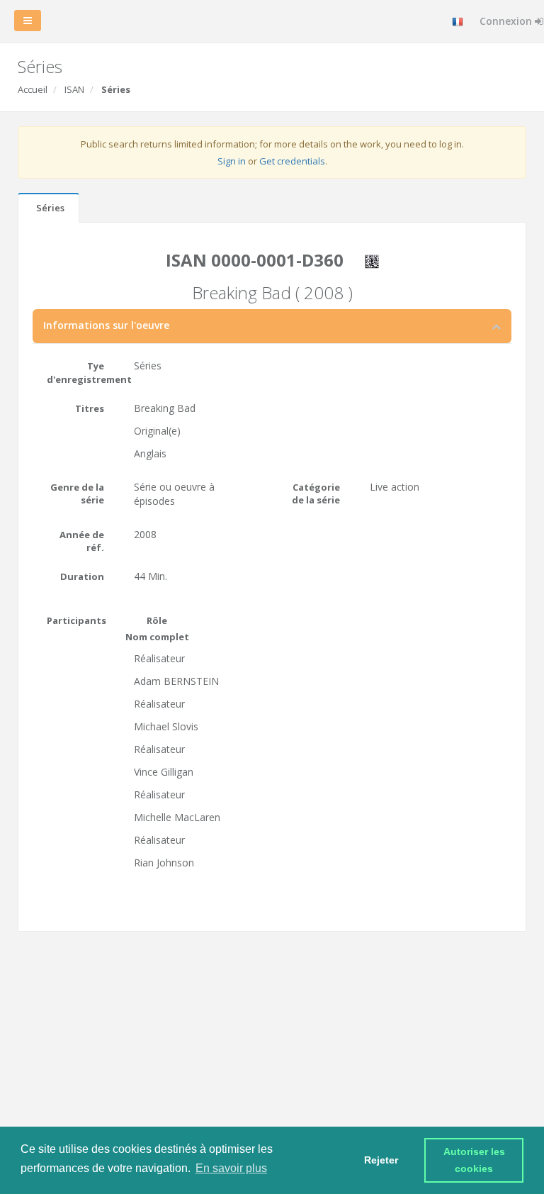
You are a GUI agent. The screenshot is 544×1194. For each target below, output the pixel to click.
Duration (82, 576)
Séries (50, 207)
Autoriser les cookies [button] (475, 1160)
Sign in (231, 161)
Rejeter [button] (381, 1160)
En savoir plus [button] (231, 1168)
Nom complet (157, 636)
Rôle (157, 620)
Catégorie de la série (316, 494)
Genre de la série (77, 494)
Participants (76, 620)
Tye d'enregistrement (81, 372)
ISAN (74, 89)
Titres (89, 408)
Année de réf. (82, 541)
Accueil (32, 89)
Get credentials (292, 161)
